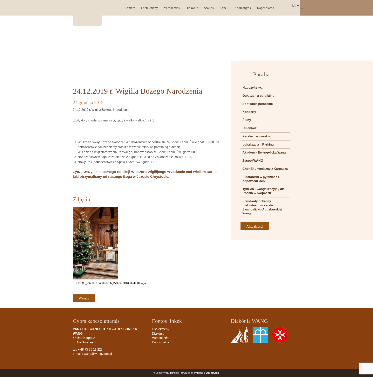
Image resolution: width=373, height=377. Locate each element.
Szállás (209, 8)
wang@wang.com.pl (98, 353)
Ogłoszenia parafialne (258, 95)
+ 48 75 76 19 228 (90, 349)
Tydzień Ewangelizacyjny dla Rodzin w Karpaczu (263, 191)
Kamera (130, 8)
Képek (224, 8)
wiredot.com (213, 373)
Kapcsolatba (265, 8)
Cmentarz (249, 128)
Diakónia (192, 8)
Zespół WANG (252, 160)
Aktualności (254, 226)
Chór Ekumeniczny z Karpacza (265, 168)
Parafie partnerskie (256, 136)
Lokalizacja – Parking (258, 144)
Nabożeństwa (252, 87)
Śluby (246, 120)
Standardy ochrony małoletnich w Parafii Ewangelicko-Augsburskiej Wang (262, 207)
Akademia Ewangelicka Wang (264, 152)
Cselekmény (149, 8)
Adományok (242, 8)
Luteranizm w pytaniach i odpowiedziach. (260, 179)
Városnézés (172, 8)
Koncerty (249, 111)
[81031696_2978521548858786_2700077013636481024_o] (95, 243)
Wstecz (84, 298)
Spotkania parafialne (257, 104)
